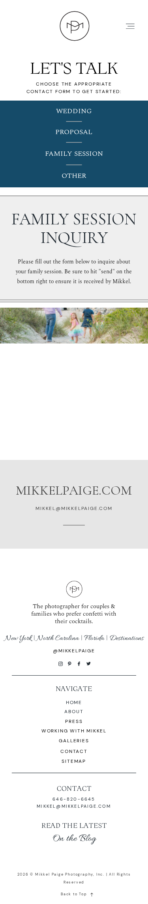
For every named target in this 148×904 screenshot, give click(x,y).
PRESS (73, 721)
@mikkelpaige (74, 651)
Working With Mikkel (74, 731)
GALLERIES (74, 741)
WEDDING (74, 111)
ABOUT (73, 711)
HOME (74, 702)
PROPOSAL (73, 132)
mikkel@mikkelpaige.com (74, 806)
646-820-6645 (73, 799)
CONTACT (74, 788)
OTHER (74, 175)
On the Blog (74, 838)
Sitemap (74, 761)
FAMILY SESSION (74, 153)
